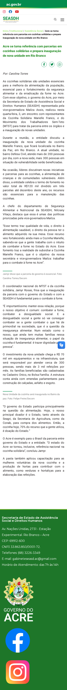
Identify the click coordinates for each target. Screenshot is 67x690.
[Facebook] (10, 12)
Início (5, 31)
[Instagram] (4, 12)
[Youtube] (17, 12)
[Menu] (62, 19)
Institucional (16, 31)
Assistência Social (34, 31)
